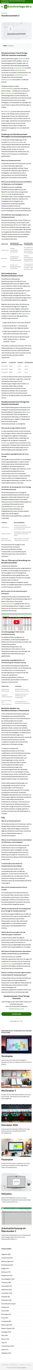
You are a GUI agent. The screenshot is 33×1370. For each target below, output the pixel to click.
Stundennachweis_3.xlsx (16, 1009)
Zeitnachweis (25, 313)
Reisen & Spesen (6, 1328)
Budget (3, 1268)
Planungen (4, 1314)
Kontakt (22, 1365)
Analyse (27, 412)
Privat (3, 1318)
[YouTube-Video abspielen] (16, 622)
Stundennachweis (19, 68)
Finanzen (4, 1282)
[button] (2, 6)
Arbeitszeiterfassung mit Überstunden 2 (13, 1229)
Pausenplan (7, 1159)
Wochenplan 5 (8, 1090)
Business (4, 1272)
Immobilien (5, 1293)
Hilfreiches (4, 1289)
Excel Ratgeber (6, 1279)
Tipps (3, 1342)
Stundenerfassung (7, 964)
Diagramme (5, 1275)
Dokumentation (6, 229)
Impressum (5, 1365)
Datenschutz (14, 1365)
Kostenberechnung (7, 1303)
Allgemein (4, 1254)
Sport (3, 1335)
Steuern (3, 1339)
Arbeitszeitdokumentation (15, 142)
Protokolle (4, 1321)
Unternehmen (5, 1346)
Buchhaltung (5, 1265)
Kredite (3, 1307)
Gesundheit (5, 1286)
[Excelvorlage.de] (16, 7)
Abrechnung (5, 194)
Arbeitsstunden (6, 79)
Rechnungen (5, 1325)
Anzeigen (10, 45)
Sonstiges (4, 1332)
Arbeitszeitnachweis (21, 75)
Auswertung (5, 443)
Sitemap (28, 1365)
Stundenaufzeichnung (8, 603)
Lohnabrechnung (9, 93)
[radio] (13, 1018)
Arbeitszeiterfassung (7, 88)
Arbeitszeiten (21, 70)
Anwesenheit (5, 1258)
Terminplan (7, 1056)
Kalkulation (5, 1300)
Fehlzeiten (6, 1194)
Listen (3, 1311)
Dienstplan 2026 (9, 1125)
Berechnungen (15, 506)
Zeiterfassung (8, 111)
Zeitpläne (4, 13)
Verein (3, 1349)
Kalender (4, 1296)
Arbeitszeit (21, 58)
